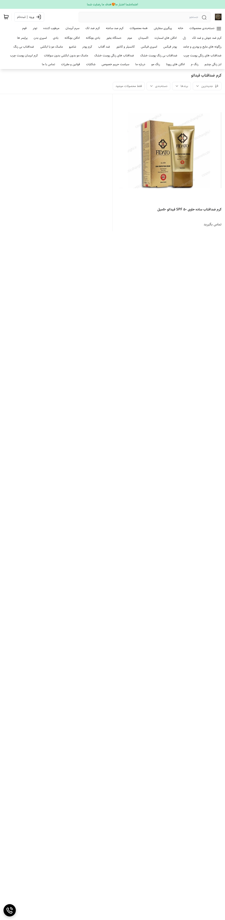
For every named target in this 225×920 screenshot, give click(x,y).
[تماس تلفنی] (10, 910)
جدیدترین (207, 86)
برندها (184, 86)
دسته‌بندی (161, 86)
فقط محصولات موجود (129, 86)
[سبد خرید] (6, 17)
